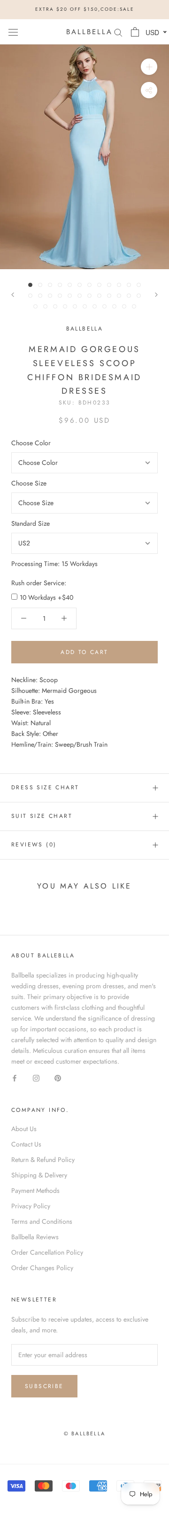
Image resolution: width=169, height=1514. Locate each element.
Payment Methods (35, 1190)
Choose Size (28, 483)
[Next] (156, 295)
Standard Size (30, 523)
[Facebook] (14, 1077)
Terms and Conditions (41, 1221)
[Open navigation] (13, 32)
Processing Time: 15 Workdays (54, 563)
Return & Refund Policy (43, 1159)
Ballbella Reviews (35, 1237)
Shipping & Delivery (39, 1175)
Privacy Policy (30, 1206)
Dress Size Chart (45, 787)
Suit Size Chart (41, 816)
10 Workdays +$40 (46, 597)
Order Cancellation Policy (47, 1252)
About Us (24, 1128)
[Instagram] (36, 1077)
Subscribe (44, 1386)
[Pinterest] (57, 1077)
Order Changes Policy (42, 1267)
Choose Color (31, 443)
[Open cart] (135, 32)
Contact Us (26, 1144)
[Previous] (12, 295)
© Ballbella (84, 1433)
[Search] (118, 32)
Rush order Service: (38, 583)
